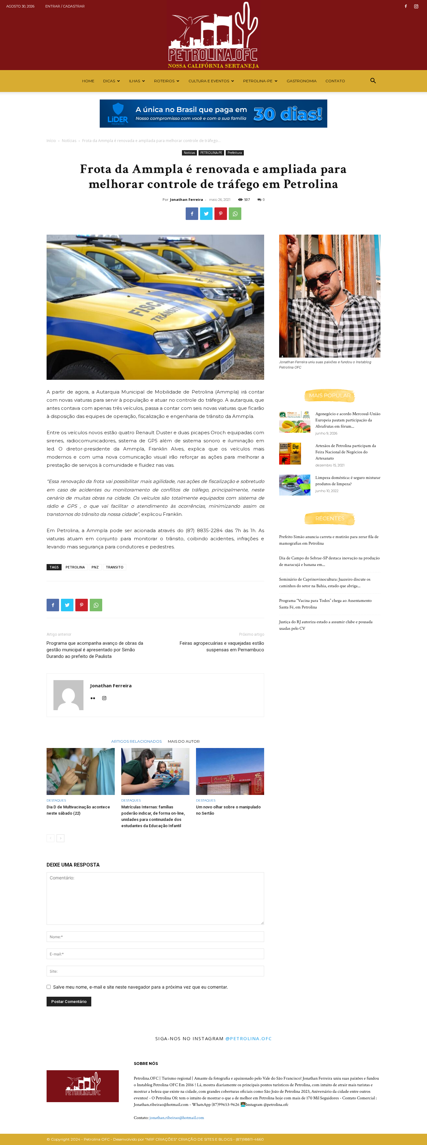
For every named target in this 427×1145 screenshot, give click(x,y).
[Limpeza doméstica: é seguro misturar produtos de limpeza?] (294, 485)
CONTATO (335, 81)
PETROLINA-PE (258, 81)
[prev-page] (50, 838)
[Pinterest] (220, 213)
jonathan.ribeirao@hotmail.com (176, 1118)
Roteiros (164, 81)
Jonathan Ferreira (186, 199)
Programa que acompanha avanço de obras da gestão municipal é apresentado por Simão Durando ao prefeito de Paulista (95, 649)
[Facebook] (405, 6)
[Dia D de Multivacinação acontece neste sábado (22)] (81, 771)
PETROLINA (75, 567)
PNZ (95, 567)
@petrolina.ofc (248, 1038)
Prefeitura (235, 152)
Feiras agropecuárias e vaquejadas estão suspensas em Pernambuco (222, 646)
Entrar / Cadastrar (65, 6)
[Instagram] (416, 6)
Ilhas (134, 81)
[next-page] (60, 838)
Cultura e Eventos (208, 81)
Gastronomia (302, 81)
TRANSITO (114, 567)
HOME (88, 81)
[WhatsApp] (235, 213)
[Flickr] (95, 698)
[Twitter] (206, 213)
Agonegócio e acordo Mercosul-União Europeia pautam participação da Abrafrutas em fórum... (347, 420)
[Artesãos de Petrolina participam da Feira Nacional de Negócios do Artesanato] (290, 454)
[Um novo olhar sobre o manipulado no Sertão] (230, 771)
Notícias (69, 140)
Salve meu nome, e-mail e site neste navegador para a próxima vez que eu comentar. (140, 987)
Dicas (109, 81)
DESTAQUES (56, 800)
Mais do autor (184, 741)
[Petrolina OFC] (213, 35)
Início (51, 140)
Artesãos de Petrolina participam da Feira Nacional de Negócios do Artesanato (345, 452)
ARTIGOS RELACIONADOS (136, 741)
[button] (372, 81)
